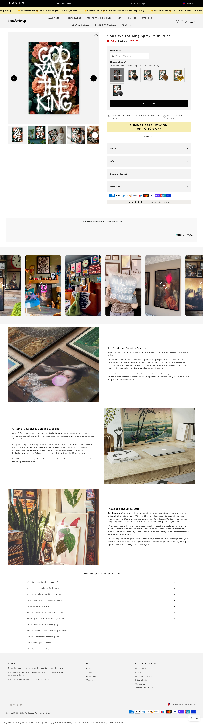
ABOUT (125, 25)
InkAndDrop (27, 713)
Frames (89, 672)
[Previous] (59, 3)
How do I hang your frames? (39, 643)
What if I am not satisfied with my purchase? (47, 630)
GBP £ (188, 3)
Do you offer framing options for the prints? (46, 600)
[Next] (144, 3)
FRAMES (132, 18)
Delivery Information (120, 174)
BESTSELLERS (74, 18)
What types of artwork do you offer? (42, 582)
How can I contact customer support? (43, 637)
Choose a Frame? (118, 62)
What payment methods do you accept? (45, 612)
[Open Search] (182, 21)
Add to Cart (149, 103)
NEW (120, 18)
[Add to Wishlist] (96, 35)
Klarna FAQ (91, 676)
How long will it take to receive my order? (45, 618)
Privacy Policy (141, 680)
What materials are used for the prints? (44, 594)
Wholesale (90, 680)
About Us (90, 668)
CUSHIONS (147, 18)
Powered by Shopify (43, 713)
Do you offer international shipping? (43, 624)
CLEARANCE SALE (80, 25)
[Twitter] (23, 3)
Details (113, 148)
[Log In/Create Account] (186, 21)
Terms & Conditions (144, 688)
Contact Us (140, 684)
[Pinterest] (16, 3)
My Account (140, 668)
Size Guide (115, 186)
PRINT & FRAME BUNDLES (99, 18)
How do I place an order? (38, 606)
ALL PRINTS (54, 18)
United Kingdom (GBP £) (182, 704)
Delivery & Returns (143, 676)
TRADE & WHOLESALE (105, 25)
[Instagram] (12, 3)
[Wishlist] (177, 21)
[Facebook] (9, 3)
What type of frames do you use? (41, 649)
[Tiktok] (19, 3)
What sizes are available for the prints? (44, 588)
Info (112, 161)
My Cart (138, 672)
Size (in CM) (115, 50)
